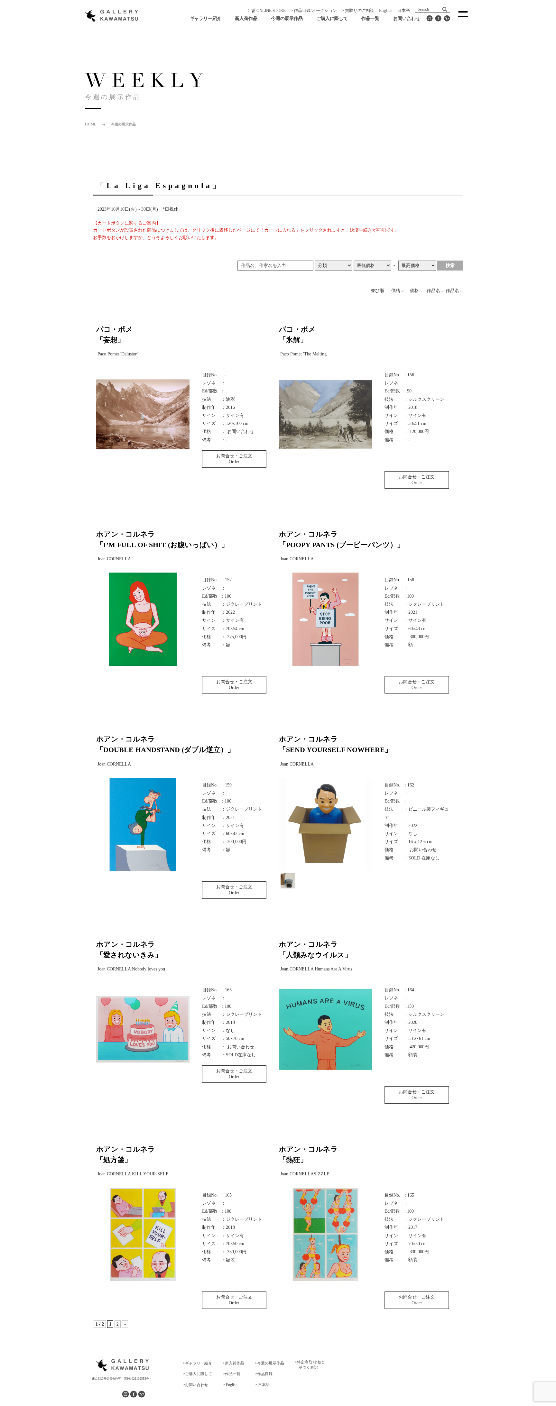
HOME (90, 124)
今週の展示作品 (287, 18)
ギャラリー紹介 (205, 18)
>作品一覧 (231, 1374)
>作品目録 (264, 1374)
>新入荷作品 (233, 1363)
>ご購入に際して (197, 1374)
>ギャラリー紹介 (197, 1363)
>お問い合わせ (195, 1385)
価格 (395, 290)
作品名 (433, 290)
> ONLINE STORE (267, 10)
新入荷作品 (246, 18)
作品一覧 (370, 18)
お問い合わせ (406, 18)
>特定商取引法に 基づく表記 (309, 1365)
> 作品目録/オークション (314, 10)
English (386, 10)
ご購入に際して (332, 18)
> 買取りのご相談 (358, 10)
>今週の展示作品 (269, 1363)
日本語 (403, 10)
